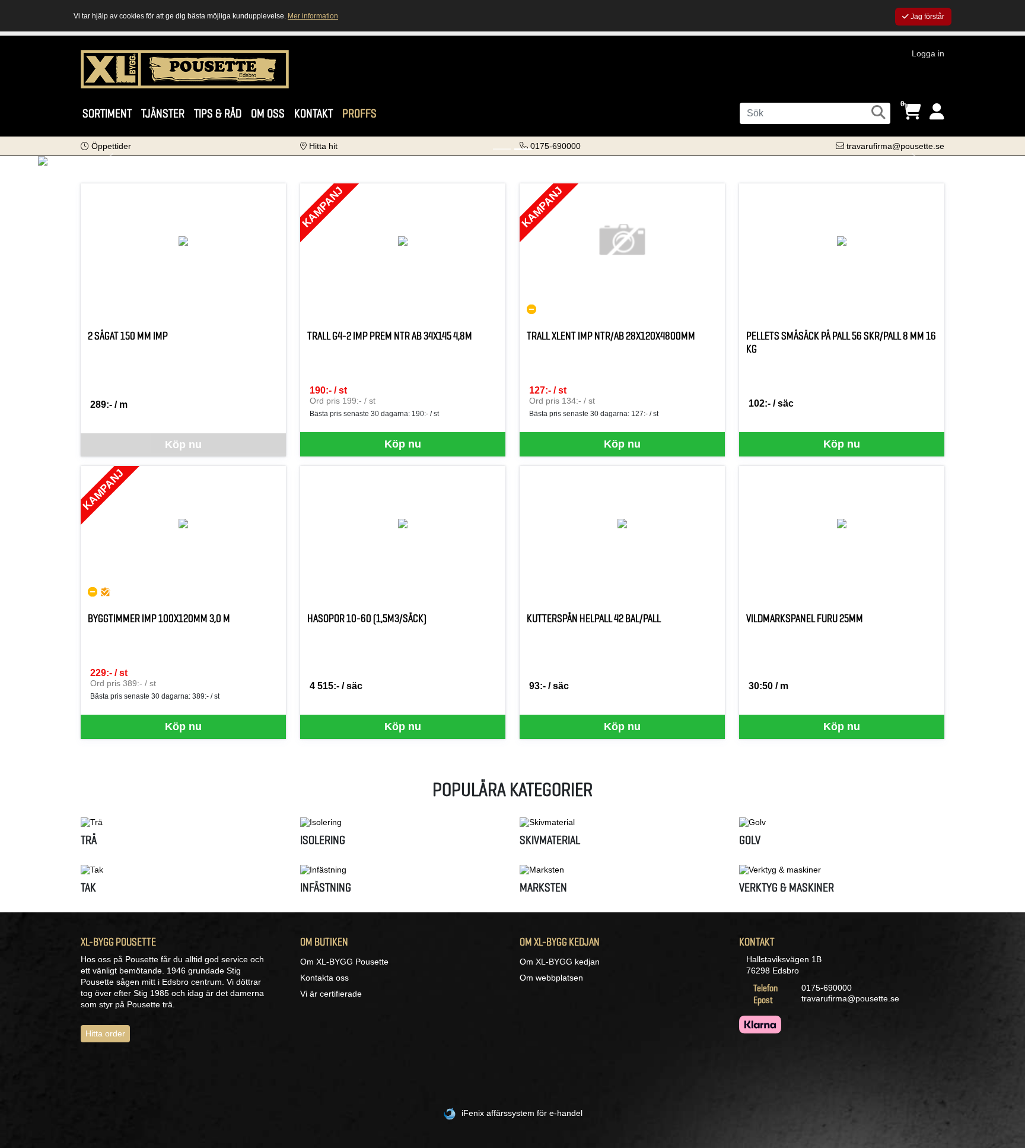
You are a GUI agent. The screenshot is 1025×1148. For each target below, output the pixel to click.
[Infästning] (402, 869)
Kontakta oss (324, 977)
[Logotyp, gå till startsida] (185, 68)
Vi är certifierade (331, 993)
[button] (106, 146)
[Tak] (183, 869)
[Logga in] (936, 112)
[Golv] (841, 822)
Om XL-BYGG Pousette (344, 961)
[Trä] (183, 822)
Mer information (313, 16)
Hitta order (105, 1033)
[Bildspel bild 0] (502, 149)
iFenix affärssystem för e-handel (521, 1113)
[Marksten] (622, 869)
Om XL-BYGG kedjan (560, 961)
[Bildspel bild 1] (523, 149)
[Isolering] (402, 822)
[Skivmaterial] (622, 822)
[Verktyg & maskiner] (841, 869)
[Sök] (878, 112)
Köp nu (402, 444)
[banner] (512, 161)
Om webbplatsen (551, 977)
